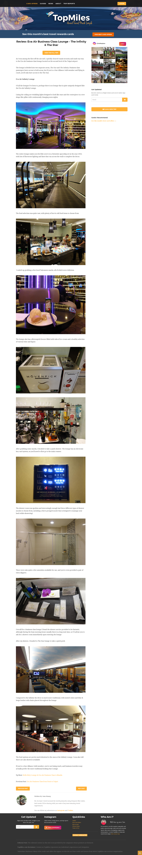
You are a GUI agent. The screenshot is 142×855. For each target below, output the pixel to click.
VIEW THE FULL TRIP (51, 53)
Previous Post (23, 788)
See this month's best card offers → (103, 121)
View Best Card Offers (103, 34)
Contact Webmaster (80, 835)
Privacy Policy (76, 826)
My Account (75, 824)
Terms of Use (75, 828)
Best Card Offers (76, 822)
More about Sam (115, 834)
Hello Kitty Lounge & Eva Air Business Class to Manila (42, 775)
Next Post (81, 788)
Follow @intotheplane (54, 827)
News (50, 3)
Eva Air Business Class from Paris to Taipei (42, 781)
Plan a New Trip (110, 109)
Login (121, 3)
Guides (43, 3)
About (58, 3)
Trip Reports (69, 3)
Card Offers (32, 3)
